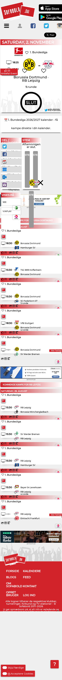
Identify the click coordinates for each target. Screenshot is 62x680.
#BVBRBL (54, 109)
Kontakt (30, 586)
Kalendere (32, 571)
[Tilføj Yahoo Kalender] (11, 184)
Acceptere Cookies (22, 673)
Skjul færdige (16, 667)
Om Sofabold (14, 585)
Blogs (11, 577)
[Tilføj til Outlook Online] (11, 176)
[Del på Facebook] (11, 153)
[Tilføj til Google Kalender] (11, 169)
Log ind (29, 595)
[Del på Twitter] (11, 146)
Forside (12, 571)
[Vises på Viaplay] (58, 362)
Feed (27, 577)
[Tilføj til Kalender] (11, 161)
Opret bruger (12, 594)
